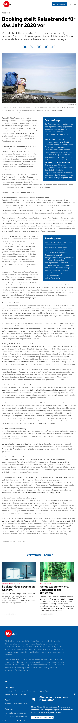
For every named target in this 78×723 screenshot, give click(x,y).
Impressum (11, 721)
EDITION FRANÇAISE (59, 4)
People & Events (44, 691)
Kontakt (4, 721)
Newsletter (17, 703)
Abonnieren (9, 716)
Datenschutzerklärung (25, 721)
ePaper (8, 703)
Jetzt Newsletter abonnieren (42, 717)
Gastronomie (20, 691)
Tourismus (31, 691)
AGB (17, 721)
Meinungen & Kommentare (15, 694)
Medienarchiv (21, 716)
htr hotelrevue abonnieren (15, 713)
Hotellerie (9, 691)
